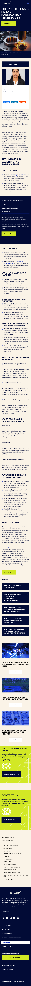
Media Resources (7, 840)
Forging (6, 856)
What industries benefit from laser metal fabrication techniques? (14, 631)
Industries (6, 929)
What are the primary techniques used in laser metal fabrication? (14, 609)
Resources (6, 942)
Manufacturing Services (11, 938)
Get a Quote (7, 23)
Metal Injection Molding (11, 867)
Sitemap (4, 980)
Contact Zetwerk (9, 774)
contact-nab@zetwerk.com (9, 208)
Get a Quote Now (14, 957)
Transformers (8, 879)
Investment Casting (9, 864)
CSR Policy (11, 980)
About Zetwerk (8, 946)
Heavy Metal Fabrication (11, 872)
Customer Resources (8, 837)
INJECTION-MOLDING (9, 869)
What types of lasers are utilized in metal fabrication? (12, 620)
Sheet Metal (4, 54)
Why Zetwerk (7, 933)
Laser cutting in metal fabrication (19, 175)
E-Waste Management (9, 981)
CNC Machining (8, 848)
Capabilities (6, 925)
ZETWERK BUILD (7, 974)
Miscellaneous (8, 859)
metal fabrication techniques (13, 548)
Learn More (14, 672)
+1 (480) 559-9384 (7, 212)
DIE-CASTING (7, 851)
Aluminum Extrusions (10, 845)
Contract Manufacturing (12, 853)
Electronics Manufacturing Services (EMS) (15, 876)
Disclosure (20, 981)
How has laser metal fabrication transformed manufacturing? (12, 597)
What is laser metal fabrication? (12, 586)
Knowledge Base (7, 843)
